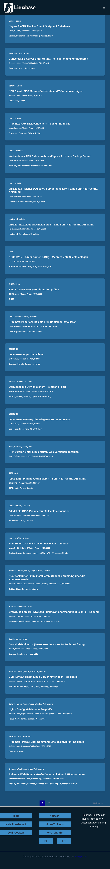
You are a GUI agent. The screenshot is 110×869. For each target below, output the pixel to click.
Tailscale (26, 506)
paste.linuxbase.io (15, 824)
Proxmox (18, 118)
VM (39, 133)
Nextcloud (13, 219)
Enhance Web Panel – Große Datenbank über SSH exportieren (47, 774)
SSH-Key (44, 686)
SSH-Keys (54, 686)
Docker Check (22, 36)
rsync (37, 364)
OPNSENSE (13, 349)
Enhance (31, 784)
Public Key (23, 429)
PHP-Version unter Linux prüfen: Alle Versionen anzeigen (44, 451)
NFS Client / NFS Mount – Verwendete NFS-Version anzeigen (45, 91)
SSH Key (38, 429)
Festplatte (13, 133)
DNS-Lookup (16, 832)
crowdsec (21, 606)
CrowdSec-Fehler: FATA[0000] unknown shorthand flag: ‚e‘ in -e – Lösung (54, 611)
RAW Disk (32, 133)
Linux (11, 21)
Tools (26, 53)
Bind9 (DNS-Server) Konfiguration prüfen (34, 289)
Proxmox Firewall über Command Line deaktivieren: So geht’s (47, 741)
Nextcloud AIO (25, 234)
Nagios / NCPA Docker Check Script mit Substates (39, 26)
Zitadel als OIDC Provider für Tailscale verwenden (39, 511)
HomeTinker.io (55, 824)
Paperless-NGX (21, 317)
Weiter (98, 803)
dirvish (12, 381)
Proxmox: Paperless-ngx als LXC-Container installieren (42, 321)
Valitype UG (80, 856)
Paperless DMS (21, 331)
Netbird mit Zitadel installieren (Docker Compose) (39, 543)
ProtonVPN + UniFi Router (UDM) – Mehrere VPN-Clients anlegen (48, 257)
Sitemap (94, 826)
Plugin (22, 488)
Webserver (40, 719)
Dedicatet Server (16, 201)
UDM (29, 266)
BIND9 (11, 284)
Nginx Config (20, 719)
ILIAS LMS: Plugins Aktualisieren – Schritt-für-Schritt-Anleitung (47, 478)
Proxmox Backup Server (41, 166)
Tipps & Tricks (36, 571)
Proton (12, 266)
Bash (11, 446)
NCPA (50, 36)
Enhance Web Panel (17, 769)
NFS (25, 68)
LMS (16, 488)
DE (46, 841)
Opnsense (29, 364)
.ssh (10, 686)
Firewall (19, 364)
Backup (12, 364)
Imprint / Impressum (94, 814)
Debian (20, 571)
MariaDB (66, 784)
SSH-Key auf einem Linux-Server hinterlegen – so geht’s (43, 676)
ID (10, 521)
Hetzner (28, 201)
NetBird (18, 506)
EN (64, 841)
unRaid (18, 183)
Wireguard (47, 266)
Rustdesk (26, 589)
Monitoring (35, 36)
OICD (22, 521)
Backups (12, 166)
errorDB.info (55, 832)
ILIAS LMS (13, 473)
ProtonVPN (21, 266)
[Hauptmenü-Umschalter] (104, 7)
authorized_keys (21, 686)
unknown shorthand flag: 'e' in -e (45, 621)
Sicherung (46, 396)
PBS (19, 166)
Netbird (26, 538)
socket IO (34, 654)
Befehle (12, 86)
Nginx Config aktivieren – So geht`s (30, 709)
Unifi (11, 252)
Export (58, 784)
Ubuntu (32, 68)
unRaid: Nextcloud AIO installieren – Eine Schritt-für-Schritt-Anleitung (51, 224)
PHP (30, 446)
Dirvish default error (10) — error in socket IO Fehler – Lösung (47, 644)
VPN (48, 553)
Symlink (31, 719)
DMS (11, 331)
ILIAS (11, 488)
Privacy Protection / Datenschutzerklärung (93, 820)
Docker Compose (24, 553)
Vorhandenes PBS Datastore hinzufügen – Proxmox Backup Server (50, 156)
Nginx (25, 704)
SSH (31, 429)
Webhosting (48, 704)
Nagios (18, 21)
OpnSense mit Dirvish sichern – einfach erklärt (37, 386)
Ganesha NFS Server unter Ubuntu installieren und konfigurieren (48, 58)
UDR (34, 266)
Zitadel (65, 553)
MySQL (74, 784)
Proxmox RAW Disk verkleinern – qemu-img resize (39, 123)
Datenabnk (21, 784)
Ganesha (13, 53)
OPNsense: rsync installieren (26, 354)
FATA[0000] (24, 621)
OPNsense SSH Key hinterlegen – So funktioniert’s (40, 419)
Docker (12, 36)
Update (29, 488)
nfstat (22, 101)
